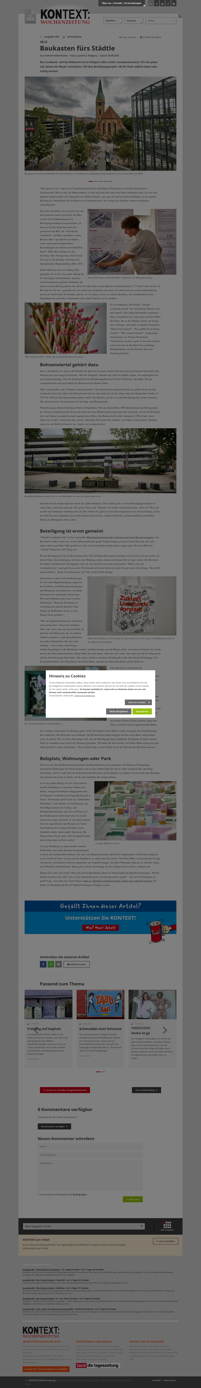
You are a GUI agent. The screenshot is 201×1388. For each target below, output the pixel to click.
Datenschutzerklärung (85, 695)
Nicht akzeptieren (119, 711)
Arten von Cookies (136, 702)
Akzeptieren (142, 711)
